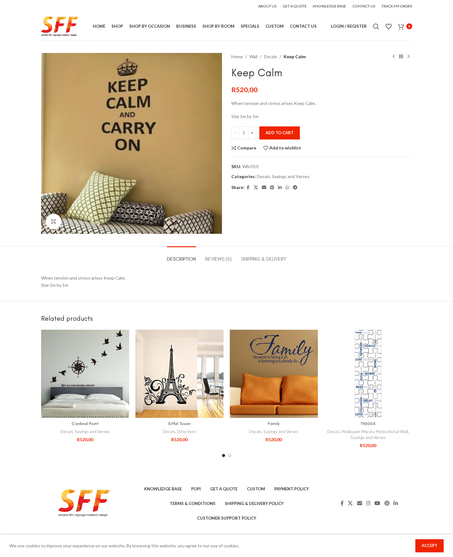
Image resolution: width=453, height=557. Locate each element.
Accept (429, 545)
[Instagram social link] (368, 503)
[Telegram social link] (295, 187)
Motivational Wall (392, 431)
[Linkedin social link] (280, 187)
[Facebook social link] (248, 187)
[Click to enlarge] (53, 221)
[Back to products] (401, 56)
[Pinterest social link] (272, 187)
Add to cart (280, 132)
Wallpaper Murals (358, 431)
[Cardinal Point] (85, 374)
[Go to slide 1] (223, 455)
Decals (270, 56)
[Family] (274, 374)
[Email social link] (264, 187)
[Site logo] (59, 25)
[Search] (376, 26)
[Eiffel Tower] (179, 374)
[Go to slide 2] (229, 455)
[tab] (181, 255)
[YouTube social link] (377, 503)
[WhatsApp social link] (287, 187)
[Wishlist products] (388, 26)
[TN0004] (368, 374)
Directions (186, 431)
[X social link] (256, 187)
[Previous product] (393, 56)
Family (274, 423)
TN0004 (368, 423)
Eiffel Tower (179, 423)
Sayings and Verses (290, 176)
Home (237, 56)
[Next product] (408, 56)
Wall (253, 56)
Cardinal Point (85, 423)
